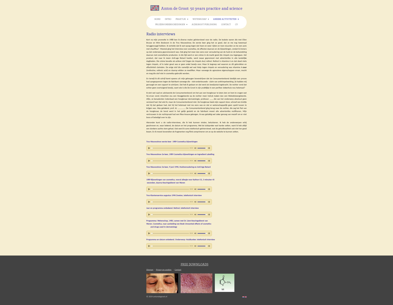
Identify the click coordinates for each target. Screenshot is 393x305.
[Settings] (209, 148)
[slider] (170, 148)
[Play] (149, 148)
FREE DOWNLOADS (194, 264)
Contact (178, 270)
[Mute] (195, 148)
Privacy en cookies (163, 270)
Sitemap (149, 270)
